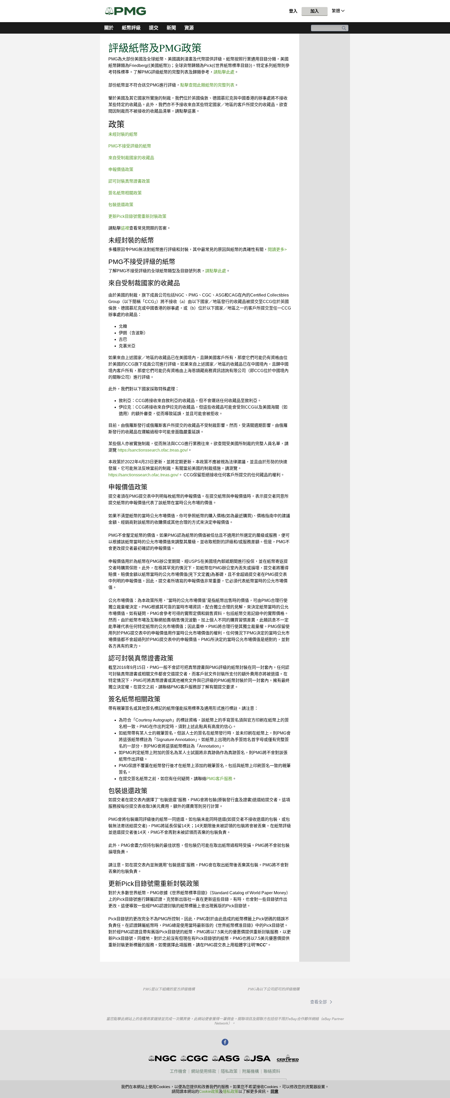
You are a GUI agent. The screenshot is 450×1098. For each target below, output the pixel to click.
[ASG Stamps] (226, 1058)
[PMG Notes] (127, 11)
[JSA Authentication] (257, 1058)
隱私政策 (229, 1071)
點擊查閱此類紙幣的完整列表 (207, 85)
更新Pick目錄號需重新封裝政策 (137, 216)
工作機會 (178, 1071)
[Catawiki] (252, 1002)
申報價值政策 (120, 169)
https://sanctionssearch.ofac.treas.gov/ (153, 450)
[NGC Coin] (163, 1058)
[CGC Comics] (194, 1058)
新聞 (171, 27)
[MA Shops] (289, 1002)
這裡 (125, 228)
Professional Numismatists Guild (168, 1001)
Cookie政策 (209, 1091)
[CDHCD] (205, 1001)
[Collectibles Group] (288, 1058)
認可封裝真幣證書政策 (129, 181)
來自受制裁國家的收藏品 (131, 158)
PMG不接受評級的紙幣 (129, 146)
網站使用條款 (203, 1071)
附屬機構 (250, 1071)
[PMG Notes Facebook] (225, 1042)
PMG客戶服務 (219, 778)
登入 (293, 11)
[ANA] (131, 1001)
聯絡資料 (272, 1071)
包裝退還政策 (120, 204)
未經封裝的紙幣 (123, 134)
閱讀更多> (277, 249)
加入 (314, 11)
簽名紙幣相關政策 (125, 193)
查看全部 (319, 1002)
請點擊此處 (224, 72)
